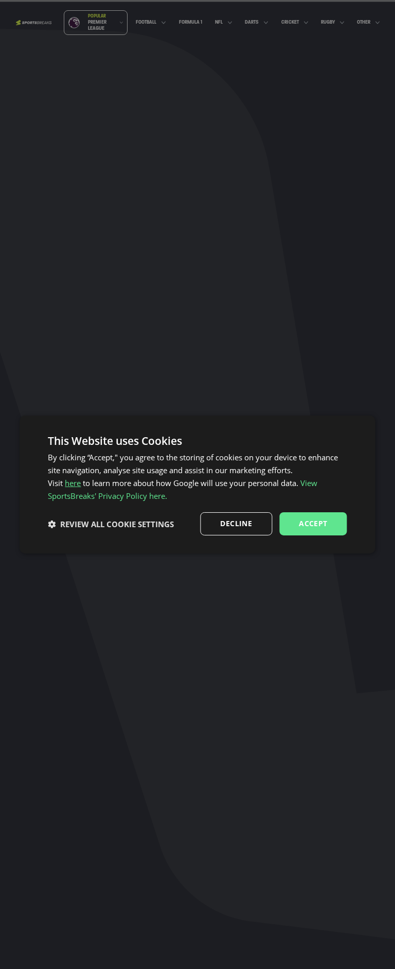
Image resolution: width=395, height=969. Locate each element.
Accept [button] (313, 523)
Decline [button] (236, 523)
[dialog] (197, 484)
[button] (111, 524)
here (73, 483)
